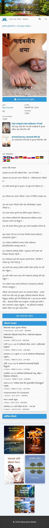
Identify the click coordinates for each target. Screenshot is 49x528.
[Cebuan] (4, 158)
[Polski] (29, 158)
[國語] (25, 158)
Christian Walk (23, 26)
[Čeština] (13, 158)
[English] (17, 158)
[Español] (38, 158)
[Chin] (9, 158)
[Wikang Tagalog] (4, 161)
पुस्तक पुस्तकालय (8, 26)
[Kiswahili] (41, 158)
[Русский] (34, 158)
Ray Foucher (7, 107)
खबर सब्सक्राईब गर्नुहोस (24, 316)
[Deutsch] (21, 158)
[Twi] (8, 161)
